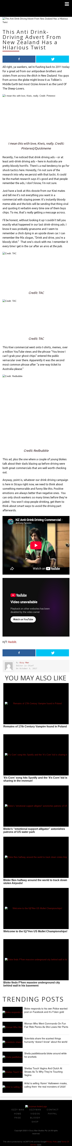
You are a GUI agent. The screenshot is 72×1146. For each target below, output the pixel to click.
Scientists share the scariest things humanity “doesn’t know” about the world (45, 1040)
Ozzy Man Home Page (17, 1113)
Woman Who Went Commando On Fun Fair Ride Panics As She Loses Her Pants (46, 1025)
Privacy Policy (52, 1141)
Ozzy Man (24, 663)
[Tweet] (52, 59)
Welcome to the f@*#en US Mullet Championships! (35, 931)
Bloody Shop (35, 1119)
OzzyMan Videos (35, 1111)
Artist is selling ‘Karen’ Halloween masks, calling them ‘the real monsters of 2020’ (45, 1085)
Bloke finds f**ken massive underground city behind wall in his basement (31, 984)
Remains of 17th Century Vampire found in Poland (35, 726)
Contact (53, 1109)
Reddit (12, 641)
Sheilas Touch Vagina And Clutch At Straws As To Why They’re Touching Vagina (43, 1072)
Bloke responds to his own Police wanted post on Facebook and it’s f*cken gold (45, 1010)
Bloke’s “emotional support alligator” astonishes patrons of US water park (34, 830)
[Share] (19, 59)
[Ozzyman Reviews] (36, 1106)
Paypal (52, 1113)
